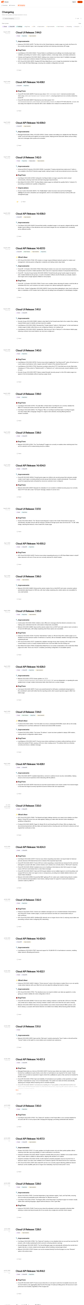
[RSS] (81, 18)
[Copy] (78, 32)
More (17, 1090)
